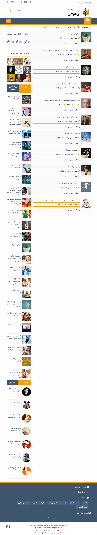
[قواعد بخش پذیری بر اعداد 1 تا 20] (10, 62)
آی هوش (87, 27)
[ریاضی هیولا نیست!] (86, 170)
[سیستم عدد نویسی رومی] (19, 62)
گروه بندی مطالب (46, 531)
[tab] (13, 88)
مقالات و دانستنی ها (72, 27)
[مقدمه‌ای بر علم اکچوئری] (86, 137)
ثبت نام (16, 11)
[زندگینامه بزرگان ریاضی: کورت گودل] (27, 70)
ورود (7, 11)
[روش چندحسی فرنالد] (10, 78)
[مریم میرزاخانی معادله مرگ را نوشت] (19, 78)
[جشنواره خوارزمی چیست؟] (19, 69)
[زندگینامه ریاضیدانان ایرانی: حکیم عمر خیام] (27, 78)
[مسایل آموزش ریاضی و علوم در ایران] (86, 120)
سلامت (40, 525)
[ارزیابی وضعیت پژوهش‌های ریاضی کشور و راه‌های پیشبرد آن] (86, 103)
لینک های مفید (57, 531)
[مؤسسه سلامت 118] (8, 526)
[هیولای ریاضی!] (86, 37)
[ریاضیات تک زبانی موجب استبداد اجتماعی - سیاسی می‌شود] (86, 53)
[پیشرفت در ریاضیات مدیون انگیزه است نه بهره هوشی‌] (86, 203)
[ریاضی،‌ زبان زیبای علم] (86, 70)
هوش (44, 525)
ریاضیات (58, 27)
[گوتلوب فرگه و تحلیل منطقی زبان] (86, 186)
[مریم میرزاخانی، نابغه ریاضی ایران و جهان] (10, 70)
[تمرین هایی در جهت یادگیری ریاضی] (86, 87)
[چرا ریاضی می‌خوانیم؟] (86, 153)
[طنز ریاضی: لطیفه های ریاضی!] (27, 62)
